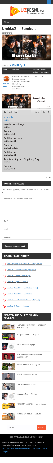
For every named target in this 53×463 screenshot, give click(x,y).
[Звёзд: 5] (11, 33)
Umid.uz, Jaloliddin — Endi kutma (19, 294)
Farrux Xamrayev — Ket (26, 384)
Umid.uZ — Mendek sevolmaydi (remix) (21, 270)
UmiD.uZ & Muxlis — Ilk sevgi (18, 306)
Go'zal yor (11, 146)
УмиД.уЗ (17, 65)
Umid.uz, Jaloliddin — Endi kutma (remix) (22, 288)
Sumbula (8, 118)
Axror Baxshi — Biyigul (26, 344)
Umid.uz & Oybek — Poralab (17, 282)
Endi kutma (10, 153)
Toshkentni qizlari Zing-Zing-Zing (21, 160)
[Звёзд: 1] (3, 33)
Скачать (37, 112)
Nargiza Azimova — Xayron (28, 335)
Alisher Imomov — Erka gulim (28, 364)
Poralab (9, 132)
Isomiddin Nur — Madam (27, 394)
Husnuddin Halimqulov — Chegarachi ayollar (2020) (31, 326)
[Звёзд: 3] (7, 33)
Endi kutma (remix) (14, 139)
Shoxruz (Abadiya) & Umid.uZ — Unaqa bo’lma (24, 264)
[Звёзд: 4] (9, 33)
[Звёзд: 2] (5, 33)
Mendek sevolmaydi (14, 125)
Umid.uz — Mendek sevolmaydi (18, 276)
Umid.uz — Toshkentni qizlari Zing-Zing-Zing (23, 300)
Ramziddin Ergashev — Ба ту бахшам (32, 404)
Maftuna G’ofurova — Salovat (29, 414)
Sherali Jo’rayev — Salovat (27, 374)
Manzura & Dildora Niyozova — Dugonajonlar (29, 355)
